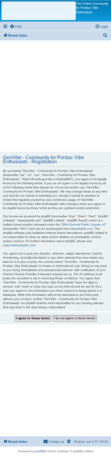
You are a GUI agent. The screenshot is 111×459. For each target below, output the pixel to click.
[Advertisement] (55, 95)
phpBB (40, 451)
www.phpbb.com (81, 228)
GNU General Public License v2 (83, 224)
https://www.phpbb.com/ (19, 245)
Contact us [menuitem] (56, 441)
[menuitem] (16, 26)
